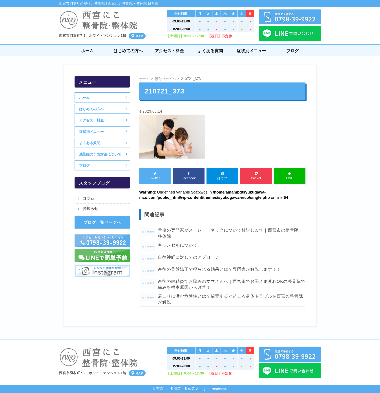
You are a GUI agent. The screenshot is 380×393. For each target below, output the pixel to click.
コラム (88, 198)
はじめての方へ (128, 50)
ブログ (292, 50)
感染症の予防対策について (100, 154)
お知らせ (90, 208)
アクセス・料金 (169, 50)
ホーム (87, 50)
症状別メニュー (251, 50)
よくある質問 (210, 50)
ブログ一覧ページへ (102, 222)
